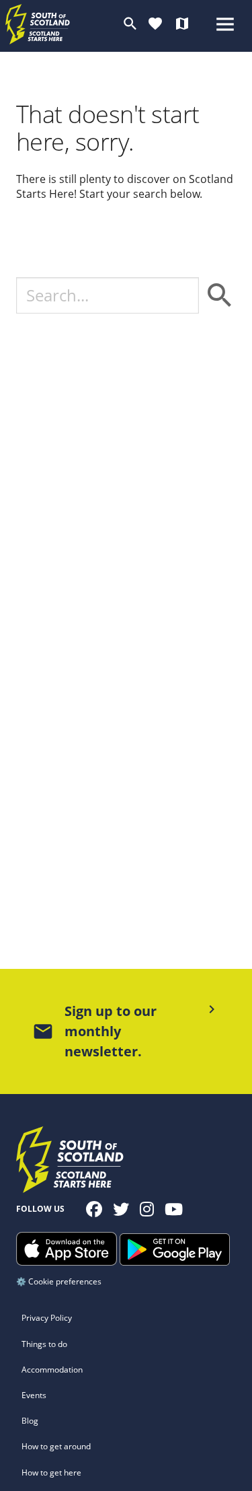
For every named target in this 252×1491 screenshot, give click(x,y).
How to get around (56, 1446)
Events (34, 1395)
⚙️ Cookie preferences (58, 1281)
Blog (30, 1420)
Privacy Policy (47, 1317)
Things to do (44, 1344)
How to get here (51, 1472)
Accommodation (52, 1369)
